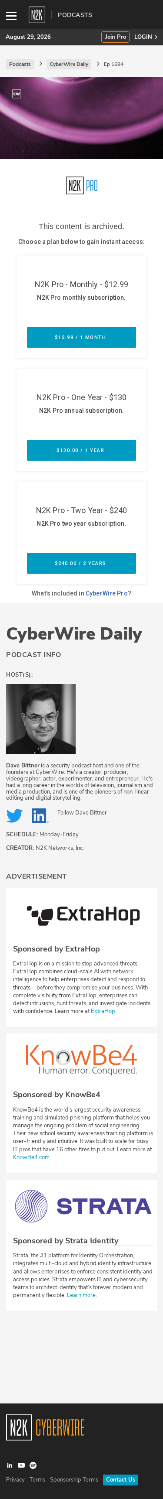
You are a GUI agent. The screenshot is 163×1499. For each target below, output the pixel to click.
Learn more (81, 1295)
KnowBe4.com (31, 1157)
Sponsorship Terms (74, 1480)
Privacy (15, 1480)
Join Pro (115, 37)
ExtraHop (103, 1011)
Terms (37, 1480)
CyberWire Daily (74, 634)
